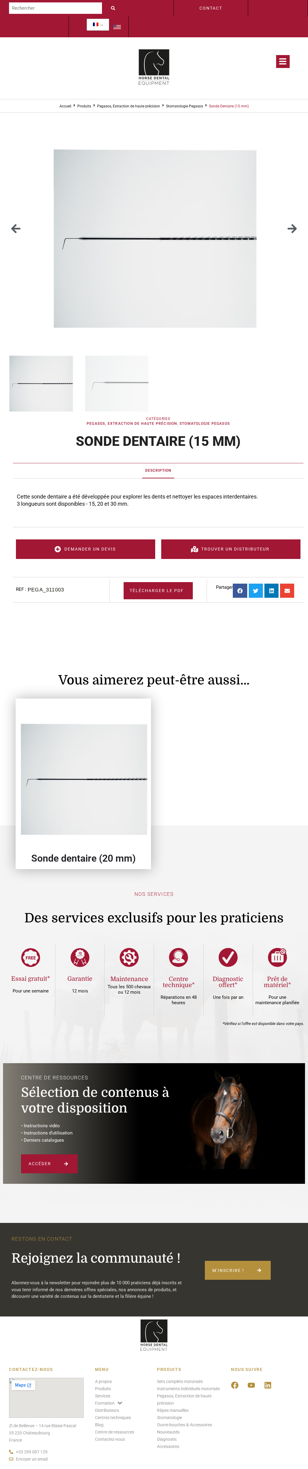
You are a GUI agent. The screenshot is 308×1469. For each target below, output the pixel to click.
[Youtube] (251, 1385)
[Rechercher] (55, 8)
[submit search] (114, 8)
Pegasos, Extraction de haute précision (128, 106)
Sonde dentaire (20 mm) (83, 858)
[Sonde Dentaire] (154, 228)
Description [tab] (158, 470)
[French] (95, 24)
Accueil (65, 106)
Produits (84, 106)
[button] (16, 228)
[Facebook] (234, 1385)
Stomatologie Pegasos (184, 106)
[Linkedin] (268, 1385)
